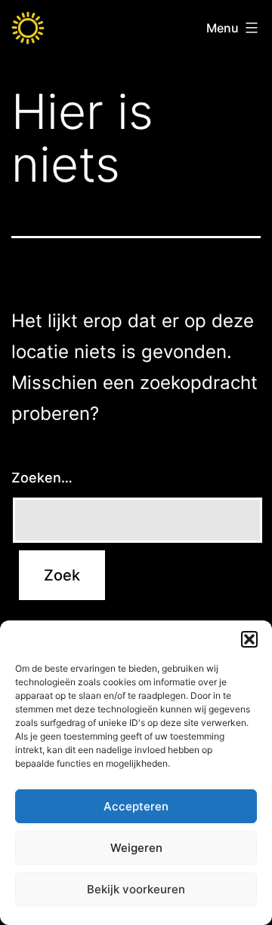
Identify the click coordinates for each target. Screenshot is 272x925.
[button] (249, 639)
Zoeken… (42, 477)
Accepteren (136, 806)
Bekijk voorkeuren (136, 889)
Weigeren (136, 848)
